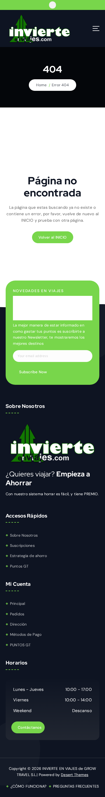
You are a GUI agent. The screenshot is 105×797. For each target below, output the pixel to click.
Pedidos (17, 614)
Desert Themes (74, 774)
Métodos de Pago (25, 634)
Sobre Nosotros (24, 535)
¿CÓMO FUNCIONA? (28, 786)
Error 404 (60, 84)
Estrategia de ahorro (28, 555)
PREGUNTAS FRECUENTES (76, 786)
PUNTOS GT (20, 644)
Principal (17, 603)
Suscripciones (22, 545)
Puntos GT (19, 566)
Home (41, 84)
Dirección (18, 624)
